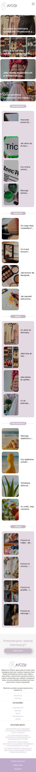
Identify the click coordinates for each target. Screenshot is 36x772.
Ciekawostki (18, 106)
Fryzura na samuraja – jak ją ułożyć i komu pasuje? (26, 612)
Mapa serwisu (18, 765)
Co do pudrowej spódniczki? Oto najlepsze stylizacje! (17, 96)
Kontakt (18, 698)
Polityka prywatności (18, 761)
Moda (18, 316)
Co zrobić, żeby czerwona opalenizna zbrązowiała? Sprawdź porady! (27, 507)
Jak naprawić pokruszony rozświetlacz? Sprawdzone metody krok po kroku (27, 297)
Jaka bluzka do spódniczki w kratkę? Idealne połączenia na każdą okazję (17, 74)
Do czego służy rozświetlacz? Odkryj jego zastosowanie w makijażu (27, 227)
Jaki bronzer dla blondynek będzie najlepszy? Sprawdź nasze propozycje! (27, 274)
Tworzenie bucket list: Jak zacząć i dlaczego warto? (25, 121)
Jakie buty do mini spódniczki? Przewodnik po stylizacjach (16, 52)
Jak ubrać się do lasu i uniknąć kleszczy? (26, 144)
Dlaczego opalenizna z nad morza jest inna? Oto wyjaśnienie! (27, 437)
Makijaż (18, 213)
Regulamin (18, 769)
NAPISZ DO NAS (18, 651)
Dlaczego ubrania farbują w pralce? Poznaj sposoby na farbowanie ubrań (25, 191)
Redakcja (18, 695)
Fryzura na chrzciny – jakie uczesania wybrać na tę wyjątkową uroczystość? (26, 565)
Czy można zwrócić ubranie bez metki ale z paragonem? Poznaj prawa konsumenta (26, 168)
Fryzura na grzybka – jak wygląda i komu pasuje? (26, 588)
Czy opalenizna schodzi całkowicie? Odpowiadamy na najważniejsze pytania (27, 460)
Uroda (18, 527)
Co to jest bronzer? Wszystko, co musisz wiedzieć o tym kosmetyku (27, 250)
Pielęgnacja (18, 423)
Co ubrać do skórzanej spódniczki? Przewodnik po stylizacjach (18, 30)
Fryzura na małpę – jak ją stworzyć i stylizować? (26, 541)
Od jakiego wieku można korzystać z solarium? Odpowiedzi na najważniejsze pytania (18, 743)
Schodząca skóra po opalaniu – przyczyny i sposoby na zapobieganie (26, 484)
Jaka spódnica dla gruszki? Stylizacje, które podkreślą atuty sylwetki (18, 730)
